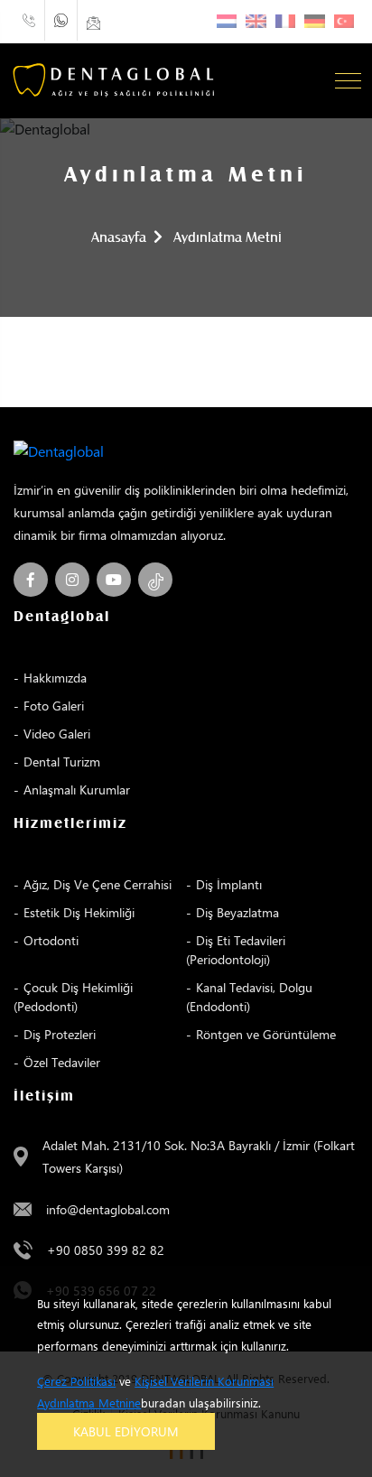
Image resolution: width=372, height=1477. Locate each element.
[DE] (315, 21)
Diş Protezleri (59, 1034)
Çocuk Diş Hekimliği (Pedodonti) (73, 997)
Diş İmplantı (229, 884)
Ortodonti (51, 940)
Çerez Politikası (76, 1381)
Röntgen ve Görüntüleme (266, 1034)
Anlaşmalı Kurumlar (76, 789)
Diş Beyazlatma (237, 912)
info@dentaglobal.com (108, 1209)
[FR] (286, 21)
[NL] (227, 21)
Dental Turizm (61, 761)
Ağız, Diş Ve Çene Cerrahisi (97, 884)
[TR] (344, 21)
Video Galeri (56, 733)
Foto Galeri (53, 705)
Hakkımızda (55, 677)
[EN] (256, 21)
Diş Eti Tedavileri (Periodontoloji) (235, 950)
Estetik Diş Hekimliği (79, 912)
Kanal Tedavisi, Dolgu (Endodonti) (249, 997)
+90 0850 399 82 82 (105, 1250)
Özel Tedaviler (61, 1062)
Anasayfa (118, 237)
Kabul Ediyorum (126, 1431)
